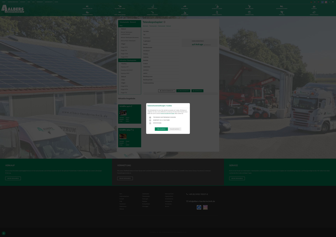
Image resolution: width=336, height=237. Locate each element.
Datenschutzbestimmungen (167, 113)
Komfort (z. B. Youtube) (161, 120)
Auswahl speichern (174, 129)
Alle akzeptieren (161, 129)
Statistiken (157, 123)
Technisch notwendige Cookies (164, 117)
